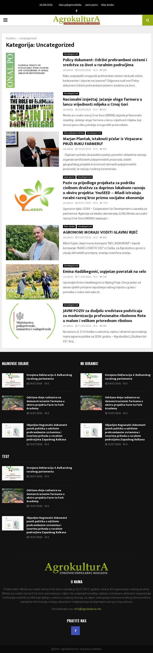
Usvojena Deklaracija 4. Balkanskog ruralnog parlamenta (49, 377)
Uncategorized (71, 54)
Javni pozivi (91, 5)
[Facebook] (75, 630)
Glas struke (107, 5)
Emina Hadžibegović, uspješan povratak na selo (104, 271)
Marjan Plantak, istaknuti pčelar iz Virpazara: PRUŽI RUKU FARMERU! (103, 141)
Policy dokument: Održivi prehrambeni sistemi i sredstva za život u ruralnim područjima (105, 62)
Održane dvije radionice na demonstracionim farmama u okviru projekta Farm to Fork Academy (45, 403)
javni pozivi (69, 177)
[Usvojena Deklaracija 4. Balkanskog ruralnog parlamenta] (13, 380)
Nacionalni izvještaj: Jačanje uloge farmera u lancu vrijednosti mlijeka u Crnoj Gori (102, 102)
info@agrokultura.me (87, 609)
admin (69, 70)
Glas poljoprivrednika (70, 5)
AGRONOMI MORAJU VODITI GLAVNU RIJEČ (100, 232)
